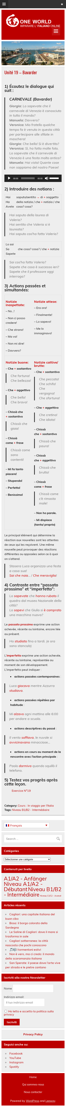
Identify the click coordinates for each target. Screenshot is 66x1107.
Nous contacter (33, 1092)
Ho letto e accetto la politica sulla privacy (29, 1012)
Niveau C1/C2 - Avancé (50, 895)
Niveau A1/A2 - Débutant (23, 886)
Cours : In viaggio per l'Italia (36, 805)
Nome (8, 988)
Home (33, 1077)
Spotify (14, 1067)
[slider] (55, 178)
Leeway (50, 1101)
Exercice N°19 (21, 790)
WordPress (32, 1101)
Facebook (16, 1053)
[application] (33, 178)
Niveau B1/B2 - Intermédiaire (30, 810)
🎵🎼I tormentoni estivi (25, 949)
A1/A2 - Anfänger (25, 878)
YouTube (15, 1058)
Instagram (16, 1062)
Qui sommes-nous (33, 1084)
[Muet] (46, 178)
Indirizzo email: (14, 997)
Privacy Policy (33, 1034)
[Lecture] (9, 178)
